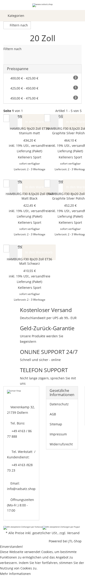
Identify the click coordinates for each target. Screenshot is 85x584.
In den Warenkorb (39, 121)
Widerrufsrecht (61, 444)
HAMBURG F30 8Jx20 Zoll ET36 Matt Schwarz (29, 261)
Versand (73, 533)
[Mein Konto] (71, 15)
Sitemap (56, 424)
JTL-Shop (75, 541)
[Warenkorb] (79, 15)
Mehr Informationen (15, 573)
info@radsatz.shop (21, 489)
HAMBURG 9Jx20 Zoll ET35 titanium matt (29, 130)
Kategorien (15, 15)
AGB (53, 414)
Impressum (58, 434)
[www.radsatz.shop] (42, 5)
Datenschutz (59, 404)
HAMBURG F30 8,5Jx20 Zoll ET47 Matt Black (29, 196)
